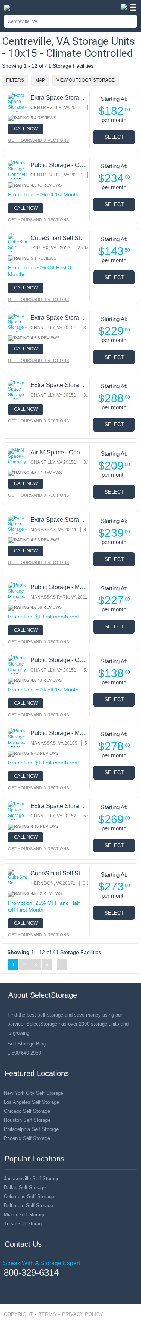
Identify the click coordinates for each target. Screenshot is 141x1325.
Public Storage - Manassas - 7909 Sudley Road (59, 733)
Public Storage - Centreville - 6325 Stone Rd (59, 165)
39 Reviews (50, 607)
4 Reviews (45, 117)
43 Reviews (50, 680)
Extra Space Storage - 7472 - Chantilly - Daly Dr (59, 385)
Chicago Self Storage (27, 1111)
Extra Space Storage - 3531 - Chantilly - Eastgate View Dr (59, 806)
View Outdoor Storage (85, 80)
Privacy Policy (82, 1314)
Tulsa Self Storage (24, 1223)
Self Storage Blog (27, 1044)
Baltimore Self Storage (28, 1205)
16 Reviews (46, 826)
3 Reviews (48, 338)
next (62, 964)
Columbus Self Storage (29, 1196)
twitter (17, 1284)
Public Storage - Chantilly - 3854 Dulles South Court (59, 660)
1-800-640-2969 (24, 1053)
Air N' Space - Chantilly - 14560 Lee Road (59, 452)
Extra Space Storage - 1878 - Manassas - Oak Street (59, 520)
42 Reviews (46, 753)
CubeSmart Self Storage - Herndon (59, 873)
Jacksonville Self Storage (31, 1178)
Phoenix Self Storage (27, 1138)
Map (40, 80)
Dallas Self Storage (25, 1187)
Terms (47, 1314)
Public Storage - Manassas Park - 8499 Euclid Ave (59, 587)
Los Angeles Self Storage (31, 1102)
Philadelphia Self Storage (31, 1129)
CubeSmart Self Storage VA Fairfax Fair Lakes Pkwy (59, 238)
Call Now (26, 128)
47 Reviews (50, 472)
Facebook (7, 1284)
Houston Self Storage (27, 1120)
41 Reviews (50, 185)
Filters (15, 80)
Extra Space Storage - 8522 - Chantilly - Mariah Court (59, 318)
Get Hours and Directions (38, 140)
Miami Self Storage (24, 1214)
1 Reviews (45, 258)
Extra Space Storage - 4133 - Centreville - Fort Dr (59, 97)
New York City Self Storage (33, 1093)
